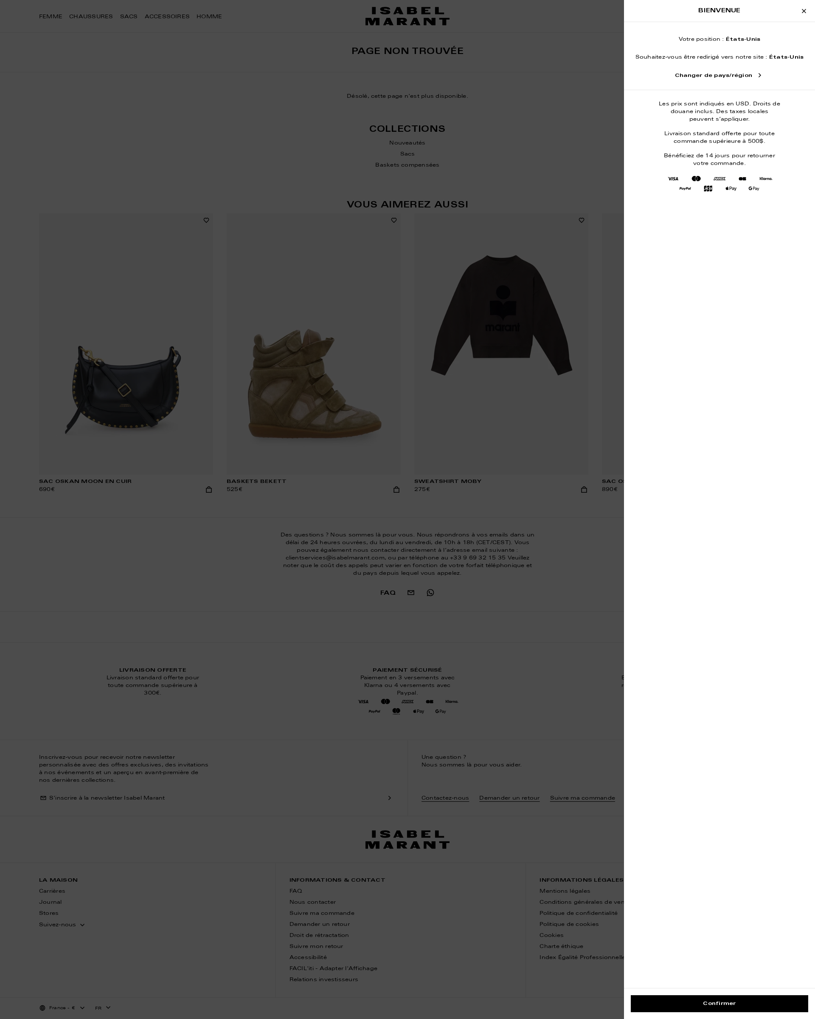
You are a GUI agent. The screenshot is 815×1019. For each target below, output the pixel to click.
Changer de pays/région (713, 75)
